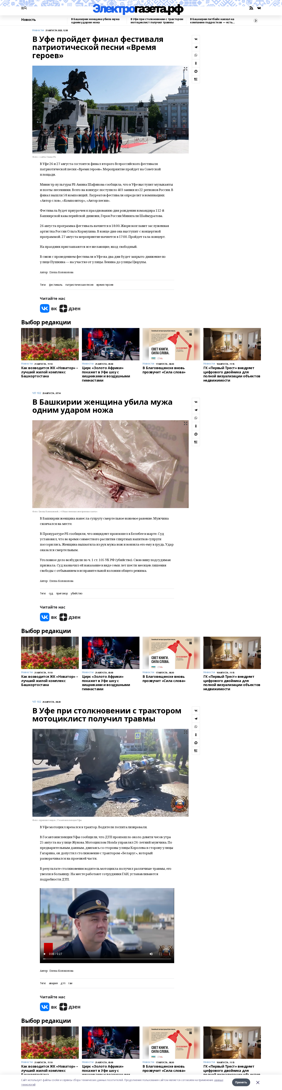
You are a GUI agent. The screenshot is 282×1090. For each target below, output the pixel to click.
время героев (104, 284)
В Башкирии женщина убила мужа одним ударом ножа (95, 21)
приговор (62, 593)
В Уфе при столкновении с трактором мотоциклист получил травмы (157, 21)
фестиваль (55, 284)
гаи (70, 983)
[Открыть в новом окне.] (48, 308)
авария (53, 983)
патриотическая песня (79, 284)
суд (51, 593)
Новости (38, 30)
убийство (76, 593)
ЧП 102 (36, 393)
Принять (241, 1082)
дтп (63, 983)
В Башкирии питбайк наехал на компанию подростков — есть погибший (212, 21)
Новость (28, 20)
